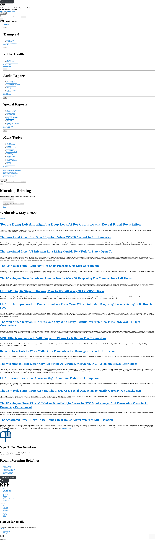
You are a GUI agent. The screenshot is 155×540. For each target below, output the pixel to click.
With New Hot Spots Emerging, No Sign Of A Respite (50, 265)
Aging (8, 157)
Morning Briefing (7, 491)
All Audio (5, 93)
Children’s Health (10, 165)
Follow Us (8, 11)
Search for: (3, 16)
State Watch (9, 41)
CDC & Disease (10, 61)
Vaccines (8, 60)
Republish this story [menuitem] (8, 202)
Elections (8, 143)
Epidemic (8, 91)
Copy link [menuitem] (6, 203)
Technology (9, 153)
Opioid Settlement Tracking (13, 123)
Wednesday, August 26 (9, 469)
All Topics (6, 166)
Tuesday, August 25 (8, 470)
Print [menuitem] (5, 205)
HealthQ (8, 88)
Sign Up (18, 454)
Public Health (6, 44)
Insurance (8, 146)
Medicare (8, 162)
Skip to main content (7, 1)
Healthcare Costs (10, 144)
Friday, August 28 (7, 466)
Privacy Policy (7, 533)
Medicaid (8, 163)
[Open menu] (0, 15)
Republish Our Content (9, 499)
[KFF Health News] (8, 10)
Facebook (5, 510)
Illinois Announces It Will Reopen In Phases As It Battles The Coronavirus (53, 338)
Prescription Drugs (11, 147)
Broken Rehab (10, 119)
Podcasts (5, 488)
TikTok (5, 514)
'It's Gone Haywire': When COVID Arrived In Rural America (55, 237)
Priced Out (9, 116)
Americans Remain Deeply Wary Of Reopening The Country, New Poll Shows (66, 278)
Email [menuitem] (4, 207)
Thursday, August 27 (8, 467)
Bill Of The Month (11, 110)
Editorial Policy (7, 531)
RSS (4, 516)
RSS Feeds (5, 480)
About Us (5, 494)
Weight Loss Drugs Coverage (10, 173)
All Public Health (7, 64)
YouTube (5, 507)
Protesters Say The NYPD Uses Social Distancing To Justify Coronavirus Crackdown (70, 390)
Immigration (9, 150)
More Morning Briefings (8, 477)
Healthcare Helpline (11, 83)
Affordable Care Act (11, 160)
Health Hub (9, 87)
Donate (13, 11)
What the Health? (10, 81)
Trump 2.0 (6, 24)
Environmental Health (12, 63)
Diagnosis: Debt (10, 113)
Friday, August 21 (7, 473)
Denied (8, 122)
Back (5, 27)
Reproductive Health (11, 152)
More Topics (6, 127)
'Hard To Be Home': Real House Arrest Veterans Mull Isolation (56, 419)
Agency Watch (10, 40)
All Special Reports (8, 126)
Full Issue (2, 218)
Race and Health (10, 156)
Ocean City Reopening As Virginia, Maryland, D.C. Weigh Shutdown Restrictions (68, 363)
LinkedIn (5, 508)
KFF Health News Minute (13, 84)
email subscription (66, 428)
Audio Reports (7, 66)
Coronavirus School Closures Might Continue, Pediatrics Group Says (49, 378)
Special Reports (7, 94)
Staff (4, 497)
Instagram (5, 505)
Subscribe (2, 11)
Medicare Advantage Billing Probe (12, 170)
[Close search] (1, 19)
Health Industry (10, 149)
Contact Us (6, 500)
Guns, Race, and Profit (12, 117)
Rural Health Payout (11, 43)
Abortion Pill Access (8, 176)
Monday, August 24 (8, 472)
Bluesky (5, 513)
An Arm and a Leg (11, 86)
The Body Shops (10, 114)
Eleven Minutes (10, 124)
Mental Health (10, 159)
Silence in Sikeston (11, 90)
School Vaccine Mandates (9, 172)
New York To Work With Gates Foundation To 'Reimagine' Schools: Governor (57, 351)
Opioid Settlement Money (9, 175)
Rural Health (9, 155)
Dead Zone (9, 120)
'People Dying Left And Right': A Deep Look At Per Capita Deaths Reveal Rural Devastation (70, 224)
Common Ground (11, 111)
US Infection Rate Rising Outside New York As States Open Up (56, 251)
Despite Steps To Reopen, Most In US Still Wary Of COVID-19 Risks (52, 291)
